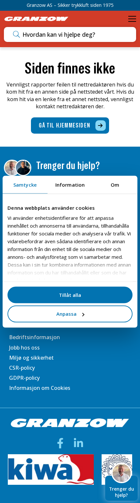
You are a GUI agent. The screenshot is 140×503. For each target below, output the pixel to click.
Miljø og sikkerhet (31, 357)
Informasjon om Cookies (39, 387)
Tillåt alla (70, 294)
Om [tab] (115, 184)
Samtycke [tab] (25, 184)
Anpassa (66, 314)
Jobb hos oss (24, 347)
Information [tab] (70, 184)
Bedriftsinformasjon (34, 337)
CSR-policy (22, 367)
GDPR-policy (24, 377)
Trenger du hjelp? (121, 492)
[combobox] (77, 34)
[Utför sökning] (16, 34)
